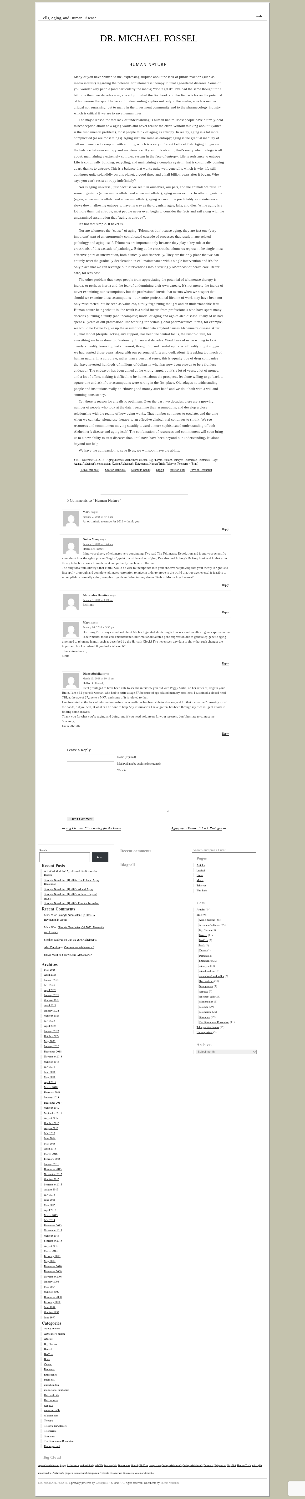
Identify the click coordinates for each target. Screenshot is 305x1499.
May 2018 (50, 1077)
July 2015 (49, 1194)
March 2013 (51, 1251)
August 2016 (51, 1128)
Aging (77, 463)
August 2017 (51, 1118)
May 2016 (50, 1143)
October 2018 (51, 1061)
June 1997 (50, 1317)
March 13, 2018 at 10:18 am (98, 678)
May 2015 (50, 1205)
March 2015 (51, 1215)
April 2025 (50, 990)
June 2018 (50, 1072)
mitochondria (51, 1384)
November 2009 (53, 1276)
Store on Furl (177, 470)
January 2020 (51, 1046)
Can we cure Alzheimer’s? (82, 939)
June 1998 (50, 1307)
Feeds (258, 16)
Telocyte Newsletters (55, 1425)
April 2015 (50, 1210)
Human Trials (157, 463)
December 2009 (53, 1271)
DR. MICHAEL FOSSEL (149, 38)
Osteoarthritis (51, 1395)
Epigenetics (141, 463)
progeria (48, 1405)
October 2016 (51, 1123)
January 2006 (51, 1281)
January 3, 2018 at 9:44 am (98, 544)
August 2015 (51, 1189)
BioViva (48, 1354)
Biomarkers (124, 1465)
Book (47, 1359)
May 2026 (50, 969)
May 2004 (50, 1286)
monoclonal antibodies (56, 1389)
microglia (49, 1379)
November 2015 (53, 1174)
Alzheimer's (89, 463)
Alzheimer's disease (136, 460)
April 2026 (50, 974)
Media (200, 880)
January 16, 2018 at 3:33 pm (99, 627)
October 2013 (51, 1235)
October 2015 (51, 1179)
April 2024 (50, 1005)
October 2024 (51, 1000)
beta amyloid (110, 1465)
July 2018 (49, 1066)
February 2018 (52, 1092)
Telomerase (190, 460)
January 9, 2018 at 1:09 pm (98, 600)
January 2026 (51, 980)
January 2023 (51, 1031)
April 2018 (50, 1082)
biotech (134, 1465)
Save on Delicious (115, 470)
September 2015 (53, 1184)
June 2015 (50, 1199)
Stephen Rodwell (53, 939)
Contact (201, 870)
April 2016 (50, 1148)
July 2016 (49, 1133)
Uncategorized (52, 1446)
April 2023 (50, 1025)
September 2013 (53, 1240)
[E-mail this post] (89, 470)
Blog (199, 914)
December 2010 (53, 1266)
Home (200, 875)
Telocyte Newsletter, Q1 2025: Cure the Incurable (71, 903)
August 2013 (51, 1246)
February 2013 (52, 1256)
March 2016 (51, 1153)
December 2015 (53, 1169)
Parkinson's (58, 1472)
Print (194, 463)
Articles (48, 1338)
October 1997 (51, 1312)
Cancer (48, 1364)
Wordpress (102, 1482)
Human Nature (148, 64)
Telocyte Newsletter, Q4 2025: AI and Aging (68, 889)
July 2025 (49, 985)
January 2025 (51, 995)
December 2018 (53, 1051)
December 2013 (53, 1225)
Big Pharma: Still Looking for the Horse (93, 828)
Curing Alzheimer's (123, 463)
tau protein (93, 1472)
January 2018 (51, 1097)
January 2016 (51, 1164)
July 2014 (49, 1220)
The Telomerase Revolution (59, 1441)
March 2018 (51, 1087)
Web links (202, 890)
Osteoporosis (51, 1400)
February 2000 (52, 1302)
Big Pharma (155, 460)
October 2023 (51, 1015)
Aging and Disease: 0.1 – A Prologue (196, 828)
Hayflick (231, 1465)
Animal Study (87, 1465)
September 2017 (53, 1113)
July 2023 (49, 1020)
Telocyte (178, 460)
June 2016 (50, 1138)
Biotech (167, 460)
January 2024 (51, 1010)
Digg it (160, 470)
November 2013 (53, 1230)
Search (43, 850)
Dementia (49, 1369)
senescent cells (52, 1410)
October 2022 (51, 1036)
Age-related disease (48, 1465)
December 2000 (53, 1297)
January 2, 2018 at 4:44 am (98, 516)
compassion (104, 463)
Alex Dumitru (52, 947)
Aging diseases (115, 460)
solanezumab (51, 1415)
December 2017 (53, 1102)
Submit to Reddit (140, 470)
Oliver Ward (51, 955)
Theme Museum (169, 1482)
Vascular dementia (144, 1472)
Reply (225, 529)
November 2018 (53, 1056)
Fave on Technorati (201, 470)
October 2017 (51, 1107)
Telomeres (204, 460)
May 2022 (50, 1041)
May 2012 (50, 1261)
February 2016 (52, 1158)
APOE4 (99, 1465)
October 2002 (51, 1291)
